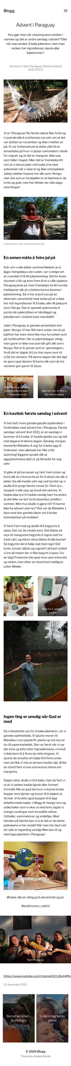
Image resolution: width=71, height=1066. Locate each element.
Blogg (9, 10)
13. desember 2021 (15, 984)
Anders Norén (42, 1056)
